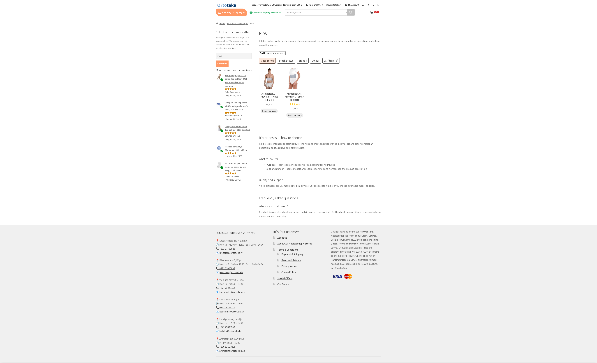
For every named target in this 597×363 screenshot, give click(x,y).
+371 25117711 (227, 307)
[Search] (351, 12)
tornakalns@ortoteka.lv (232, 291)
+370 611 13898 (227, 346)
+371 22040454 (227, 287)
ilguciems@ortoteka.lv (231, 311)
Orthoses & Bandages (237, 23)
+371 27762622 (227, 248)
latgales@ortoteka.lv (230, 252)
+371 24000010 (316, 4)
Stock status (286, 60)
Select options (269, 110)
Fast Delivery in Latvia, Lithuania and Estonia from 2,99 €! (276, 4)
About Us (282, 237)
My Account (353, 4)
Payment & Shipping (292, 254)
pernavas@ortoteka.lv (231, 272)
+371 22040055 (227, 268)
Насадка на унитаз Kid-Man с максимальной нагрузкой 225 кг (236, 167)
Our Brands (283, 284)
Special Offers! (284, 278)
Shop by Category (232, 12)
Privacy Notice (289, 266)
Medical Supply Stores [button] (265, 12)
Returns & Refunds (291, 260)
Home (222, 23)
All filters (329, 60)
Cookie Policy (288, 272)
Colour (315, 60)
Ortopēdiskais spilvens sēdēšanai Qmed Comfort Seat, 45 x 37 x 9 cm (237, 106)
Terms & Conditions (287, 249)
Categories (267, 60)
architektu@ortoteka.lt (232, 350)
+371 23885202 (227, 327)
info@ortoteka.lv (333, 4)
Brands (302, 60)
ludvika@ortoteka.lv (230, 331)
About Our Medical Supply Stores (294, 243)
